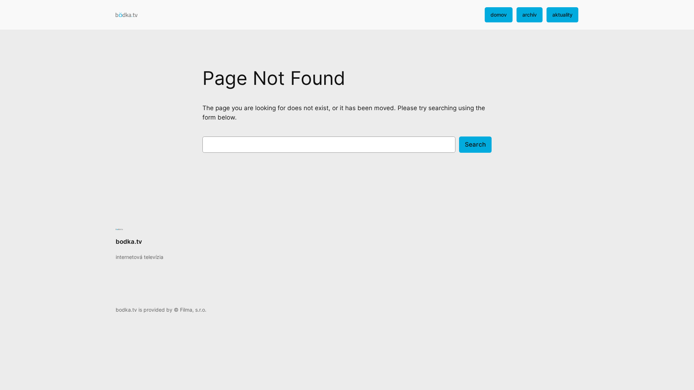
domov (498, 15)
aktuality (562, 15)
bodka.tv (129, 241)
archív (529, 15)
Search (475, 144)
